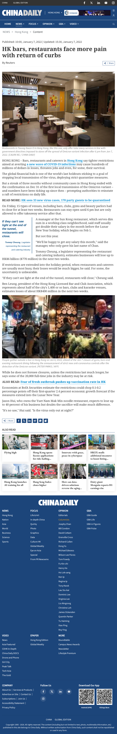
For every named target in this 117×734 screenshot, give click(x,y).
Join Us (21, 698)
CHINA (5, 2)
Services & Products (22, 690)
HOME (7, 24)
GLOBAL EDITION (20, 2)
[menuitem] (54, 13)
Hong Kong (21, 32)
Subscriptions (9, 698)
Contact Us (26, 694)
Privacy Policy (8, 707)
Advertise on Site (10, 694)
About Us (6, 690)
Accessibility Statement (13, 703)
